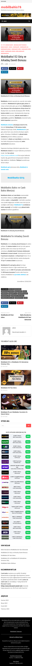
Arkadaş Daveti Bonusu (20, 45)
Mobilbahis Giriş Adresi (18, 295)
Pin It (21, 68)
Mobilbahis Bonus (6, 49)
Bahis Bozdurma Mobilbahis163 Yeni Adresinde (14, 550)
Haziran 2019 (4, 600)
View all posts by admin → (19, 332)
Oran (25, 298)
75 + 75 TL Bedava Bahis (7, 45)
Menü (5, 21)
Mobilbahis (16, 47)
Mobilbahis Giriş (16, 49)
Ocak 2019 (4, 606)
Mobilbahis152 (5, 53)
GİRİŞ (28, 436)
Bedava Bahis (4, 47)
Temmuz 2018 (5, 609)
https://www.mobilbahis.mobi (9, 155)
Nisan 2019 (4, 603)
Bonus (10, 47)
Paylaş (5, 68)
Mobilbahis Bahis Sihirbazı (8, 563)
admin (6, 64)
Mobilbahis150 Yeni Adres (9, 388)
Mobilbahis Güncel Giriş (8, 298)
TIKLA (28, 442)
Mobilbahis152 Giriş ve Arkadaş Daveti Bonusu (14, 552)
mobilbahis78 (11, 7)
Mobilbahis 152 (24, 47)
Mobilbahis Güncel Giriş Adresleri (14, 51)
